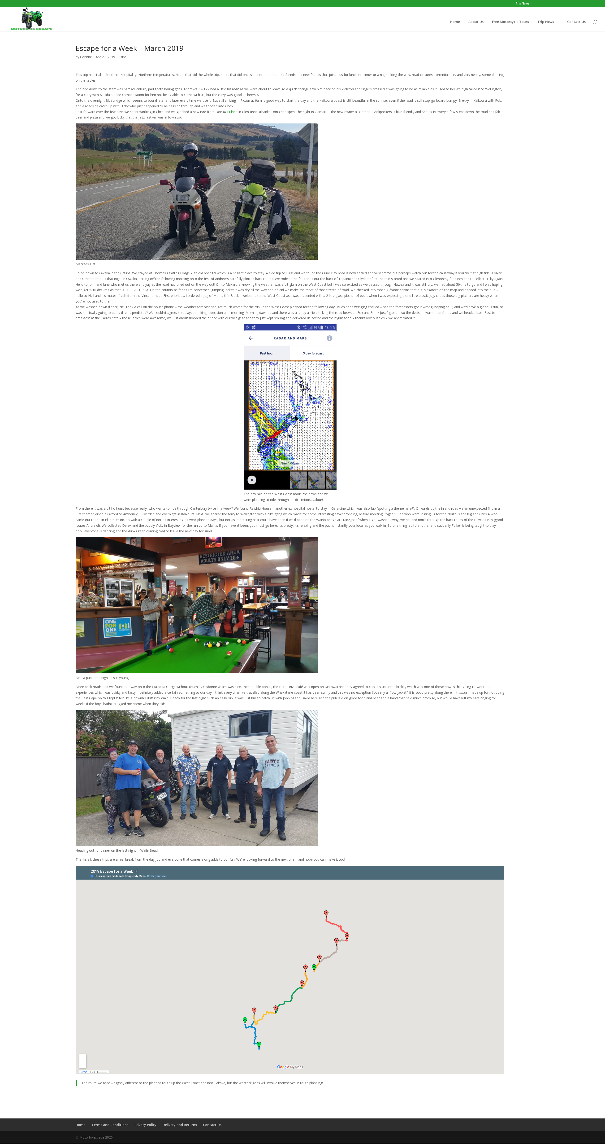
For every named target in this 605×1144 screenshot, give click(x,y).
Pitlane (232, 112)
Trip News (522, 3)
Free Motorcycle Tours (510, 21)
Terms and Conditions (109, 1124)
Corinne (86, 57)
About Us (476, 21)
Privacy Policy (145, 1124)
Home (455, 21)
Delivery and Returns (180, 1124)
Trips (122, 57)
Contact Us (576, 21)
